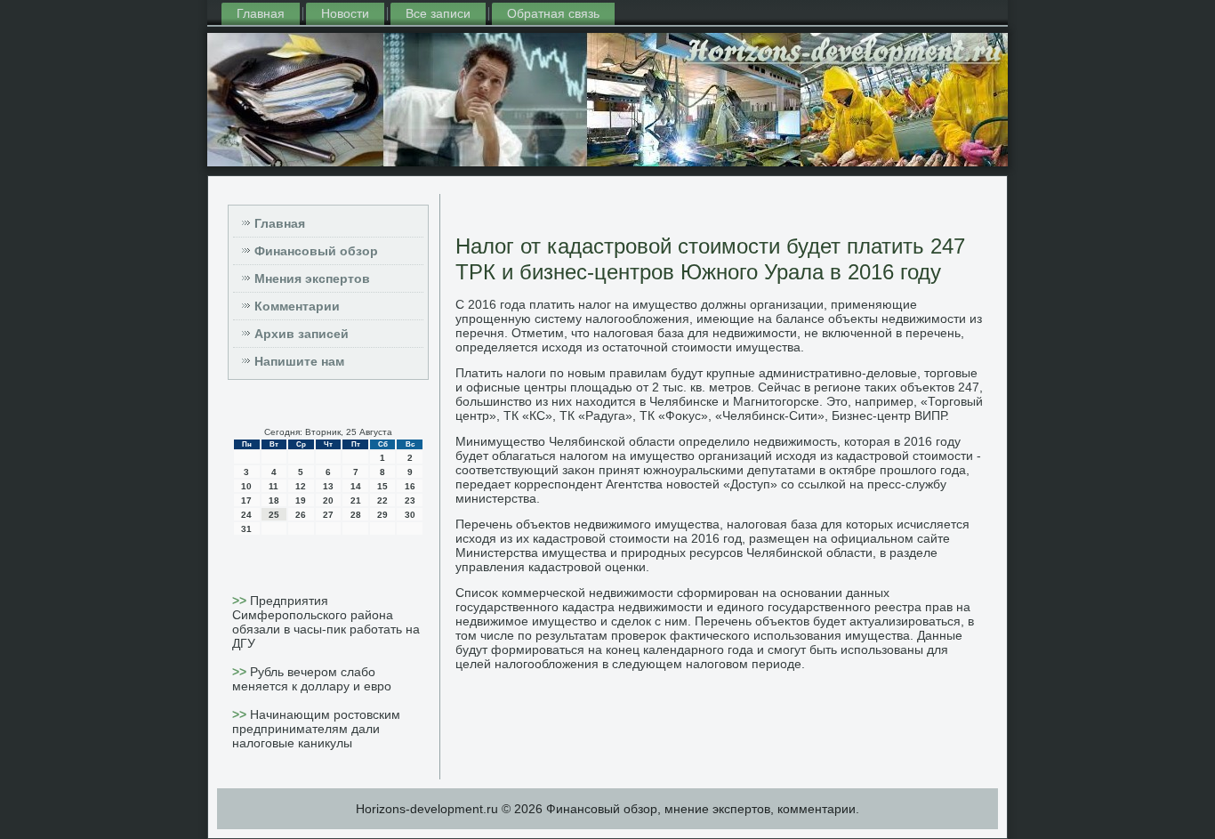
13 (328, 486)
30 (410, 515)
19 (300, 500)
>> (241, 600)
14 (355, 486)
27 (328, 515)
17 (246, 500)
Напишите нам (299, 361)
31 (246, 529)
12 (300, 486)
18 (274, 500)
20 (328, 500)
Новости (345, 13)
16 (410, 486)
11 (273, 486)
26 (300, 515)
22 (382, 500)
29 (382, 515)
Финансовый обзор (316, 251)
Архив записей (301, 334)
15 (382, 486)
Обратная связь (553, 13)
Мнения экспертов (312, 278)
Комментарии (297, 306)
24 (246, 515)
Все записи (438, 13)
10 (246, 486)
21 (355, 500)
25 (274, 515)
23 (410, 500)
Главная (261, 13)
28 (355, 515)
